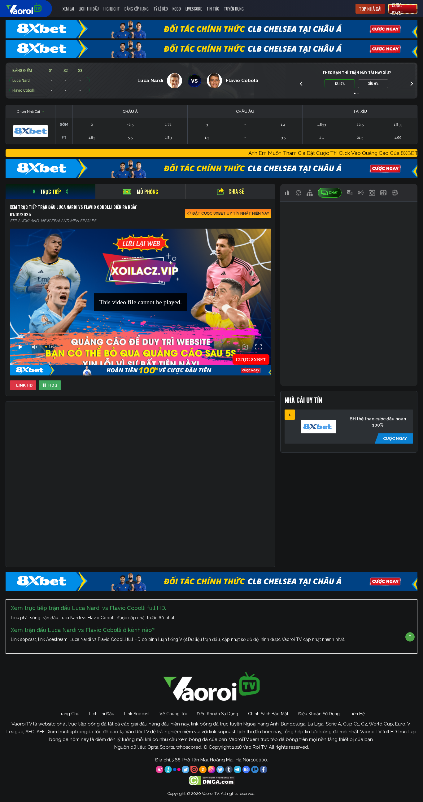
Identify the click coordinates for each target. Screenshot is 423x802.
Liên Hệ (357, 713)
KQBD (176, 9)
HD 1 (52, 385)
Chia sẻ (236, 191)
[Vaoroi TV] (30, 8)
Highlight (111, 9)
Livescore (193, 9)
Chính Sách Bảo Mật (268, 713)
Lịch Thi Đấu (89, 9)
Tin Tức (213, 9)
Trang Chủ (69, 713)
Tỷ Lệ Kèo (160, 9)
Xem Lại (68, 9)
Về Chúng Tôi (173, 713)
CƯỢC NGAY (395, 438)
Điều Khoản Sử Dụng (217, 713)
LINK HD (24, 385)
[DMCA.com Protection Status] (212, 780)
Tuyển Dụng (234, 9)
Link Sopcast (137, 713)
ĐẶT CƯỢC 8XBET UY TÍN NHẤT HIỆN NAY (230, 213)
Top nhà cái (370, 8)
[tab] (50, 191)
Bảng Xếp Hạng (136, 9)
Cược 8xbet (397, 9)
